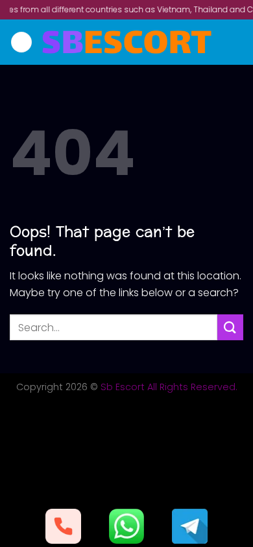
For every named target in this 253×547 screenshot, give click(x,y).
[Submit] (230, 327)
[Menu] (21, 42)
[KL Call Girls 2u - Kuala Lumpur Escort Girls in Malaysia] (126, 42)
